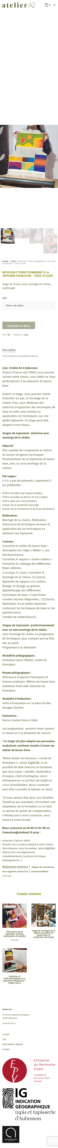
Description (9, 349)
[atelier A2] (18, 5)
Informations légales (12, 1044)
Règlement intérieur (15, 867)
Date (4, 298)
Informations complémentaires (20, 356)
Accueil (5, 261)
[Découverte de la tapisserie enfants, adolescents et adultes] (14, 916)
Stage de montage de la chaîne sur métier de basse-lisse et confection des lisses (43, 934)
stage (13, 261)
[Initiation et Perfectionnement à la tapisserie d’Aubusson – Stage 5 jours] (14, 960)
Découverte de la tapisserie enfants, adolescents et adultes (14, 934)
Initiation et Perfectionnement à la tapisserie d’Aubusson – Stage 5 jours (14, 979)
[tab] (29, 350)
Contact (6, 1049)
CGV (4, 1039)
